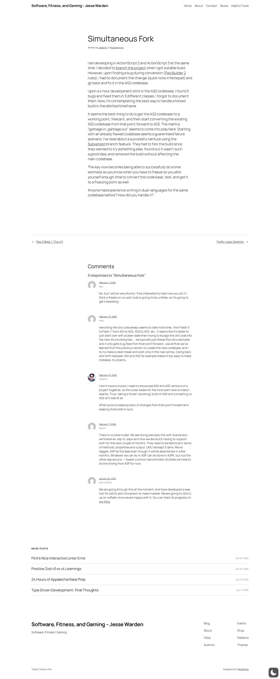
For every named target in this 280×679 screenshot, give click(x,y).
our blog (104, 501)
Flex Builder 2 (175, 72)
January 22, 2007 (107, 478)
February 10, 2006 (108, 316)
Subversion (97, 144)
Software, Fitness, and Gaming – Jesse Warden (69, 5)
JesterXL (103, 47)
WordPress (243, 669)
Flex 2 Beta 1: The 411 (49, 242)
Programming (116, 47)
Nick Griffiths (105, 482)
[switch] (273, 672)
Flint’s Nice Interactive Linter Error (58, 558)
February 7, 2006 (107, 282)
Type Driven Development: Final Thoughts (65, 590)
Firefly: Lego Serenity (230, 242)
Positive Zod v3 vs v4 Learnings (56, 569)
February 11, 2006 (107, 424)
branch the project (131, 67)
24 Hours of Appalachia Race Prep (58, 579)
